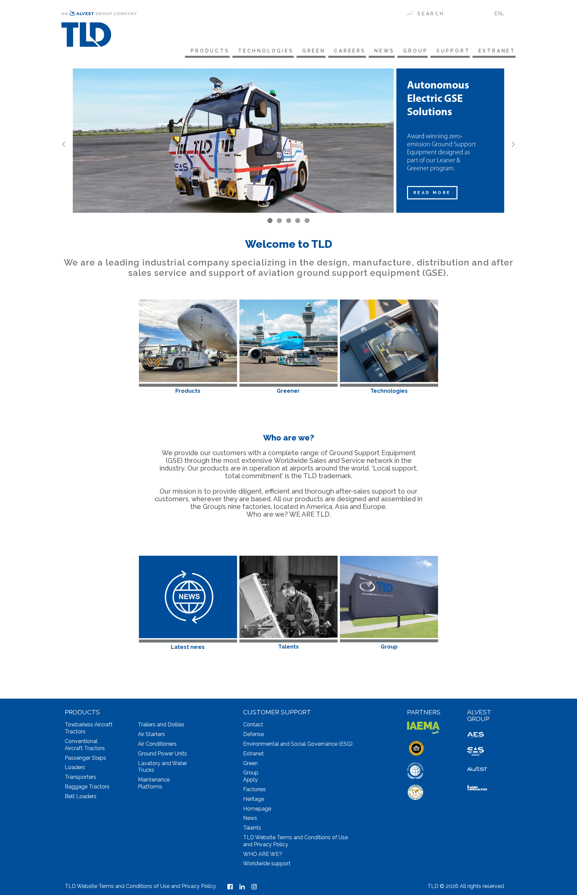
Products (210, 50)
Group (415, 50)
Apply (250, 779)
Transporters (80, 777)
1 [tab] (269, 220)
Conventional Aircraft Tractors (85, 744)
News (384, 50)
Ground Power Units (162, 753)
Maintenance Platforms (154, 783)
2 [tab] (279, 220)
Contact (253, 724)
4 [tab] (297, 220)
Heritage (253, 799)
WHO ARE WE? (262, 854)
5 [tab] (307, 220)
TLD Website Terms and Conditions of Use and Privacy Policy (140, 886)
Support (453, 50)
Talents (252, 828)
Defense (253, 734)
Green (314, 50)
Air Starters (151, 734)
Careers (350, 50)
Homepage (257, 809)
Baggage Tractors (87, 786)
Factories (254, 789)
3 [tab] (288, 220)
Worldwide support (267, 863)
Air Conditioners (157, 744)
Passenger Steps (85, 758)
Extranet (497, 50)
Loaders (75, 767)
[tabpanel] (288, 140)
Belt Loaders (81, 796)
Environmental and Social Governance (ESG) (298, 744)
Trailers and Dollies (161, 724)
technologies (266, 50)
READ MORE (432, 192)
